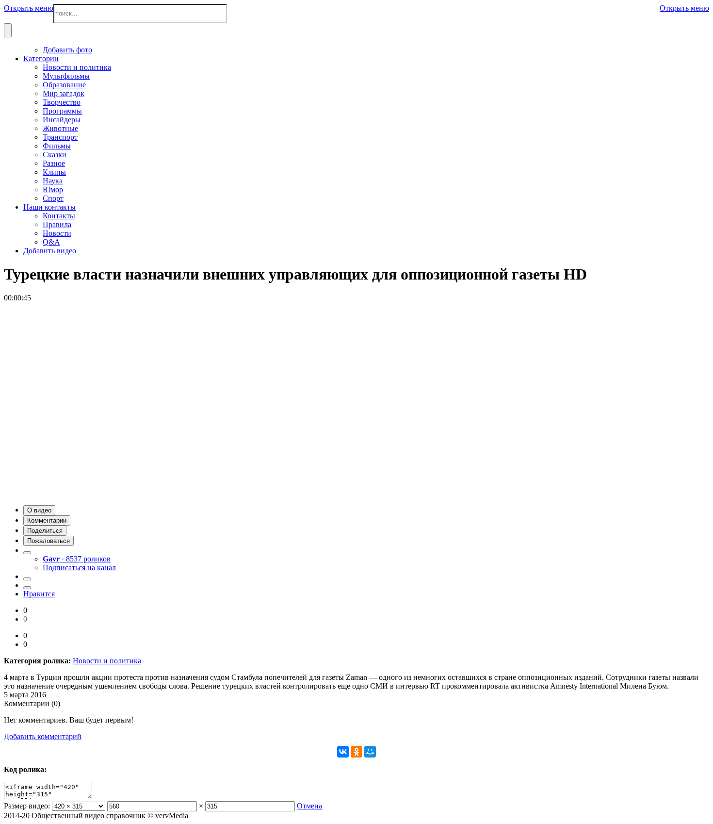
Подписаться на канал (79, 567)
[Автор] (27, 552)
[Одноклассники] (356, 752)
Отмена (309, 806)
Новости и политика (107, 661)
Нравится (39, 594)
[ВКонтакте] (343, 752)
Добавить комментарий (42, 736)
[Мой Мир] (370, 752)
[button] (39, 510)
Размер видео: (27, 806)
